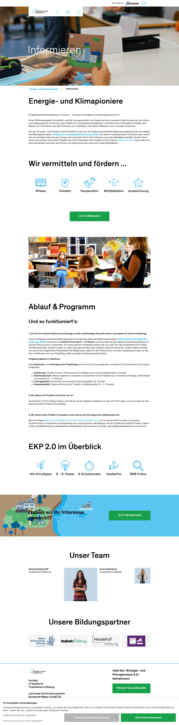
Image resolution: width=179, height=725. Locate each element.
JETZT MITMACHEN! (129, 515)
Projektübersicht (125, 140)
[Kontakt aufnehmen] (143, 3)
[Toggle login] (58, 12)
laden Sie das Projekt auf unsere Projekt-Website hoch (72, 420)
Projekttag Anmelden (131, 688)
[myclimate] (132, 3)
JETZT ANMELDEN (89, 216)
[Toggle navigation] (78, 12)
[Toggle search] (68, 12)
